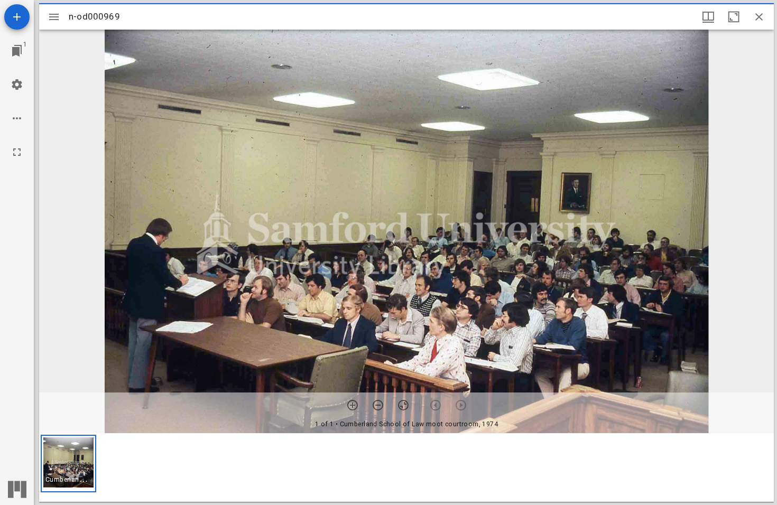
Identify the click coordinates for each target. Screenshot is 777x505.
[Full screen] (17, 152)
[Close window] (759, 17)
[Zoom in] (352, 405)
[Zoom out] (378, 405)
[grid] (406, 467)
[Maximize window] (733, 17)
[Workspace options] (17, 118)
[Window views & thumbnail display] (708, 17)
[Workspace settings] (17, 84)
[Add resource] (17, 17)
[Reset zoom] (403, 405)
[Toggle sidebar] (54, 17)
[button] (68, 463)
